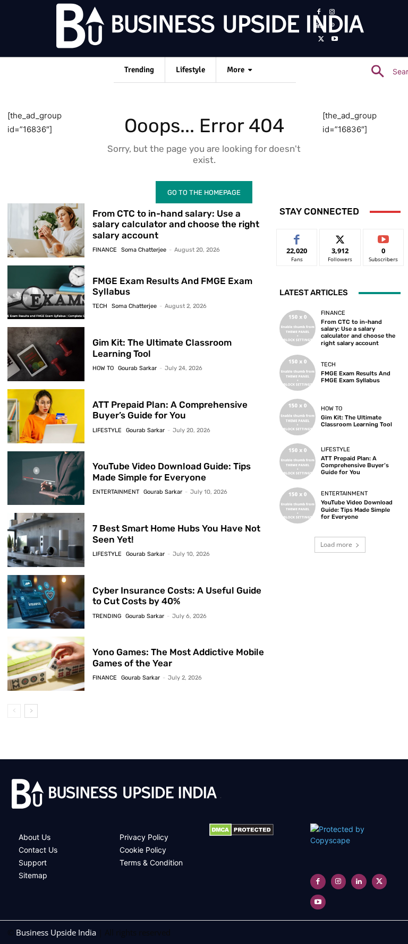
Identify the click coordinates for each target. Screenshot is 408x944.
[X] (321, 39)
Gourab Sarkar (137, 368)
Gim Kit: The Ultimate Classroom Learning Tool (356, 421)
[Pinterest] (332, 26)
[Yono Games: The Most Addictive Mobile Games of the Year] (45, 664)
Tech (99, 306)
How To (103, 368)
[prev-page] (14, 711)
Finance (104, 250)
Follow (340, 237)
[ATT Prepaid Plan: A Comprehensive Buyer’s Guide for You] (45, 416)
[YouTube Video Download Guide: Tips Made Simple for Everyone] (45, 478)
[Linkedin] (318, 26)
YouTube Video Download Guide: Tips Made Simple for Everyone (171, 471)
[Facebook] (318, 12)
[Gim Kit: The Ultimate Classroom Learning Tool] (45, 354)
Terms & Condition (151, 862)
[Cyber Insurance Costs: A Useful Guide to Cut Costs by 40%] (45, 602)
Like (297, 237)
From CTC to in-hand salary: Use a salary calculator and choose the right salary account (175, 224)
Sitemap (33, 875)
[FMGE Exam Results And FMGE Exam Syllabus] (45, 292)
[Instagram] (332, 12)
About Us (34, 837)
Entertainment (115, 492)
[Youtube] (335, 39)
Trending (106, 616)
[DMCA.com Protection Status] (241, 833)
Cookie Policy (143, 849)
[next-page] (31, 711)
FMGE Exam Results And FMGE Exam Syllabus (172, 286)
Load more (336, 544)
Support (33, 862)
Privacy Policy (144, 837)
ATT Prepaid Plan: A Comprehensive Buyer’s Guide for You (170, 409)
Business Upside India (56, 932)
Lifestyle (107, 430)
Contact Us (38, 849)
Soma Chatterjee (143, 249)
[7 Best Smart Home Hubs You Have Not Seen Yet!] (45, 540)
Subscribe (383, 237)
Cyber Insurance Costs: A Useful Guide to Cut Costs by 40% (176, 595)
